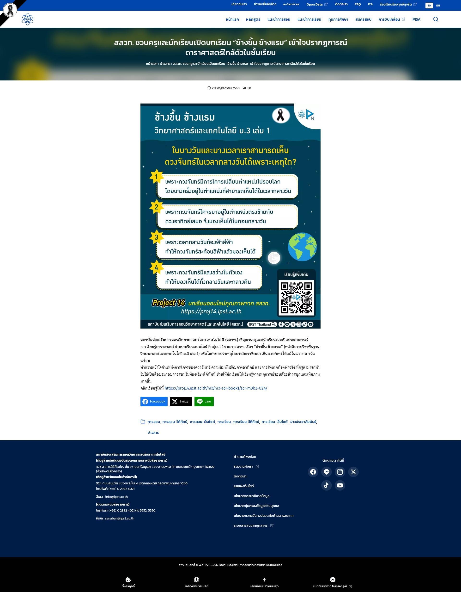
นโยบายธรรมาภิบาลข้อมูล (251, 496)
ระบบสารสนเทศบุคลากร (250, 525)
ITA (370, 4)
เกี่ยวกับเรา (239, 4)
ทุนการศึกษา (338, 19)
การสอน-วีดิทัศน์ (175, 421)
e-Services (291, 4)
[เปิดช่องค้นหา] (436, 19)
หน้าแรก (232, 19)
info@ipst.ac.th (116, 496)
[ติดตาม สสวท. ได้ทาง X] (353, 472)
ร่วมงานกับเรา (243, 466)
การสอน (154, 421)
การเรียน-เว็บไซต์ (275, 421)
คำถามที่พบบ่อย (245, 456)
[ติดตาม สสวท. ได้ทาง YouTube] (340, 485)
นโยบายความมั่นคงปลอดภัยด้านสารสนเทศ (264, 515)
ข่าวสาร (165, 63)
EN (438, 5)
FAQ (358, 4)
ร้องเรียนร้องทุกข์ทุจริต (396, 4)
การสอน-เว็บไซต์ (202, 421)
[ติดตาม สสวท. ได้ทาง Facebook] (313, 472)
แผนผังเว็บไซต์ (244, 486)
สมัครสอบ (363, 19)
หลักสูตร (253, 19)
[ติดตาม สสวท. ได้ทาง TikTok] (326, 485)
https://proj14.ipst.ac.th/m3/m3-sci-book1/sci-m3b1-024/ (216, 388)
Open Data (315, 4)
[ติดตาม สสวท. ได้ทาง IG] (340, 472)
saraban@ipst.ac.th (119, 518)
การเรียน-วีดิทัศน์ (246, 421)
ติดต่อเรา (341, 4)
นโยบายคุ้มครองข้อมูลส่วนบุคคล (256, 505)
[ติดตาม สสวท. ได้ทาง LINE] (326, 472)
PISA (416, 19)
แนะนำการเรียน (309, 19)
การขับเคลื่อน (389, 19)
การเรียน (224, 421)
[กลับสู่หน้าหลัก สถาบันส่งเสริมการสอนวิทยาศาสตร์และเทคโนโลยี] (27, 19)
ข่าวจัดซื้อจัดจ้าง (265, 4)
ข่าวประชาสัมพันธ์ (303, 421)
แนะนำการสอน (278, 19)
